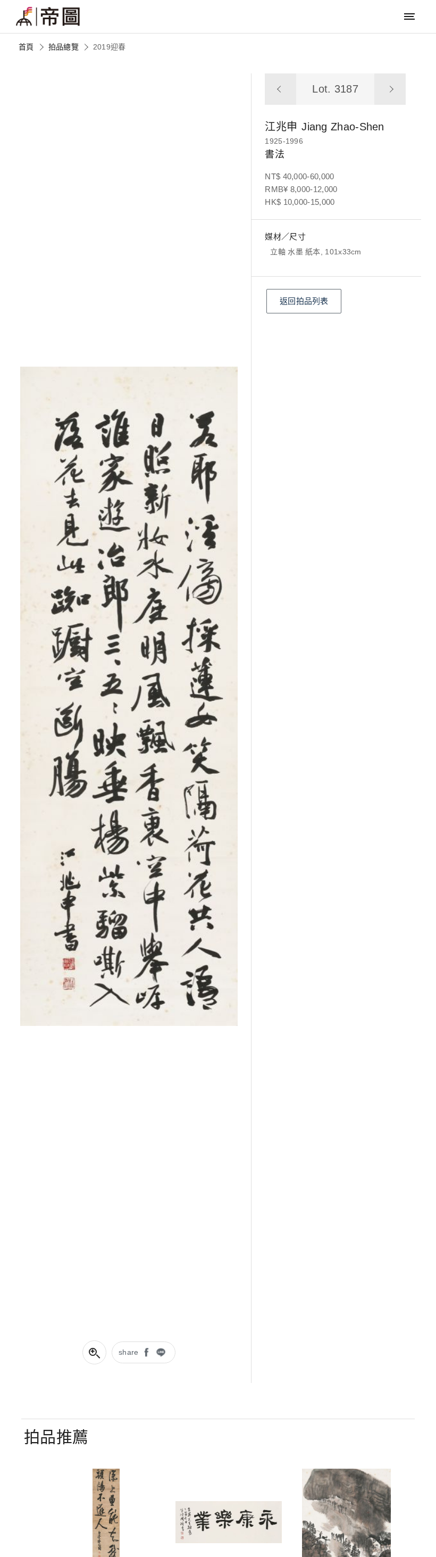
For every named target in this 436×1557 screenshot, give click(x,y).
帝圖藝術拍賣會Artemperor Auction (48, 16)
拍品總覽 (63, 47)
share (129, 1352)
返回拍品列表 (304, 300)
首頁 (26, 47)
